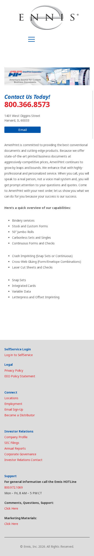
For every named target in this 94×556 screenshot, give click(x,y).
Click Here (11, 508)
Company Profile (16, 437)
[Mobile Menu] (31, 39)
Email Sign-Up (13, 409)
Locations (11, 398)
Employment (13, 404)
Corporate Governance (20, 454)
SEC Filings (11, 443)
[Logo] (49, 17)
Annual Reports (15, 448)
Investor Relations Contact (23, 460)
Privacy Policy (13, 370)
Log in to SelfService (18, 355)
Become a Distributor (19, 415)
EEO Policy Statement (19, 376)
